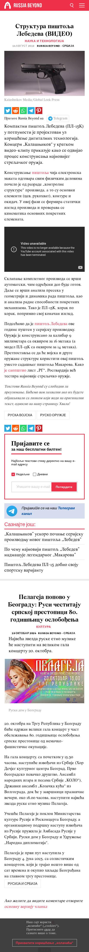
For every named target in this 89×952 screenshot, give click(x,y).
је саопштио (15, 371)
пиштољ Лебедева (51, 324)
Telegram (60, 118)
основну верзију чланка (25, 907)
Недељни (23, 474)
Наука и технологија (44, 41)
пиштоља (40, 173)
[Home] (7, 5)
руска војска (20, 415)
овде (47, 929)
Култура (43, 627)
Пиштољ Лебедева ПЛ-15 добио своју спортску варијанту (41, 568)
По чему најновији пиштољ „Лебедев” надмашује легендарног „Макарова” (41, 552)
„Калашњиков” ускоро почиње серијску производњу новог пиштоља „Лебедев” (43, 537)
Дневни (42, 474)
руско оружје (53, 415)
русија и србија (22, 884)
